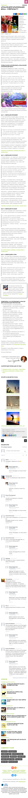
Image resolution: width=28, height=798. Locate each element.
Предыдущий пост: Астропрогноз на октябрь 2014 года (2, 440)
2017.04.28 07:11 (13, 665)
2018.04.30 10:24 (13, 595)
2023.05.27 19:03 (13, 469)
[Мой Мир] (20, 14)
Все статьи (25, 5)
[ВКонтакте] (14, 14)
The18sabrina (13, 594)
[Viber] (22, 14)
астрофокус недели (6, 753)
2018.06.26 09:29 (13, 569)
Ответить (7, 462)
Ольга (18, 613)
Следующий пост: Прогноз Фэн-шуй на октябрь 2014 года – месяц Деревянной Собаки (25, 440)
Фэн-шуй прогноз (13, 761)
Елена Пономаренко (14, 507)
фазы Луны (4, 761)
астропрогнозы (12, 751)
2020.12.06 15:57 (13, 508)
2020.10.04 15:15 (18, 515)
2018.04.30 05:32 (13, 615)
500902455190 (22, 781)
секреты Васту (4, 5)
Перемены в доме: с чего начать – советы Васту (14, 369)
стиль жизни (19, 759)
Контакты (10, 770)
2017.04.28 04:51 (19, 648)
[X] (16, 14)
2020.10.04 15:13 (18, 537)
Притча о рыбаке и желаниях (13, 393)
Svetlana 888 (13, 485)
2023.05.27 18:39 (12, 459)
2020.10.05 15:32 (13, 530)
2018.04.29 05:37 (19, 623)
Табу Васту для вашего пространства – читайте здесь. (14, 205)
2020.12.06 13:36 (9, 496)
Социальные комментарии (20, 677)
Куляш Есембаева (14, 637)
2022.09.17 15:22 (13, 486)
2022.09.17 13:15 (16, 476)
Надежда (19, 568)
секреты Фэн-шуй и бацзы (8, 759)
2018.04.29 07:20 (13, 638)
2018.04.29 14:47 (12, 605)
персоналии (13, 756)
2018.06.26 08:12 (14, 558)
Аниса (18, 467)
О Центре (4, 770)
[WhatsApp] (24, 14)
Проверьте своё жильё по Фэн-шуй (13, 409)
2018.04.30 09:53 (16, 579)
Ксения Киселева (14, 529)
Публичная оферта (15, 771)
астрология (4, 751)
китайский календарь (18, 753)
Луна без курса (5, 756)
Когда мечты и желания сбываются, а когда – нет (13, 425)
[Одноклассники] (18, 14)
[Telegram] (26, 14)
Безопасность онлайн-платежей (19, 772)
